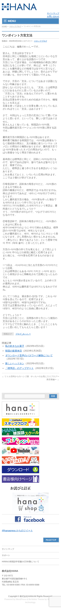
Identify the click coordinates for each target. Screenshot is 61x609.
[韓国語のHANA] (19, 6)
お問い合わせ (53, 16)
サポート (6, 555)
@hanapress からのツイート (17, 530)
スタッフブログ (15, 26)
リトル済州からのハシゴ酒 (15, 376)
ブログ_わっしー (23, 334)
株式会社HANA (27, 596)
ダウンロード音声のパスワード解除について (29, 355)
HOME (4, 26)
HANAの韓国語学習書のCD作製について (20, 561)
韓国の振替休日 (13, 350)
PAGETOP (51, 540)
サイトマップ (53, 13)
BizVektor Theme (36, 599)
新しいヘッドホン (14, 363)
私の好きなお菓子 (14, 346)
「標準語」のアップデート (19, 368)
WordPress (21, 599)
